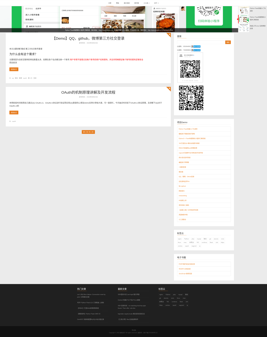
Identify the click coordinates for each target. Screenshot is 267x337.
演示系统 (127, 3)
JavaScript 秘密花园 (185, 273)
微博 (20, 78)
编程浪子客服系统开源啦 (187, 134)
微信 (16, 78)
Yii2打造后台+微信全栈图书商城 (189, 143)
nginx (179, 239)
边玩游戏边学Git (184, 181)
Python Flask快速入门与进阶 (188, 129)
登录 (34, 78)
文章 (109, 3)
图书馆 (136, 3)
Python (186, 239)
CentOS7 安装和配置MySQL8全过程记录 (90, 319)
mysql (199, 239)
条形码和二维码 (184, 205)
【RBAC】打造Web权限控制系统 (88, 308)
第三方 (30, 78)
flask (211, 242)
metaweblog (183, 195)
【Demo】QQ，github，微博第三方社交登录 (88, 38)
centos (180, 246)
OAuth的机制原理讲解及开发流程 (88, 92)
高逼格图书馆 (183, 214)
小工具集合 (182, 219)
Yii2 (198, 242)
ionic (222, 239)
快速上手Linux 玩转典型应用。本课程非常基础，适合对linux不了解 (119, 30)
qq (13, 78)
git (210, 239)
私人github (182, 186)
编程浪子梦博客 (184, 162)
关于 (156, 3)
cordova (204, 242)
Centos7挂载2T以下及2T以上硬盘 (129, 300)
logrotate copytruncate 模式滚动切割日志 (131, 314)
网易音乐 (182, 191)
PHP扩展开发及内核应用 (187, 264)
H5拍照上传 (182, 200)
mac (185, 242)
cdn (217, 242)
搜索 (228, 42)
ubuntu (216, 239)
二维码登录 (182, 167)
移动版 (134, 330)
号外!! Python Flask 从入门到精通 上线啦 (90, 302)
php (193, 239)
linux (179, 242)
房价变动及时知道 (184, 157)
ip (199, 246)
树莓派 (191, 242)
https (222, 242)
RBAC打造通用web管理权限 (188, 148)
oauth (25, 78)
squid (187, 246)
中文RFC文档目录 (185, 269)
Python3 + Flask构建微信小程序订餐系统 (192, 138)
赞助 (117, 3)
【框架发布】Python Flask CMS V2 (88, 314)
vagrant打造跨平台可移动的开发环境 (191, 153)
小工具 (146, 3)
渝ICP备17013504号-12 (150, 332)
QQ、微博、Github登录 (186, 176)
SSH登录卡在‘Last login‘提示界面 (128, 294)
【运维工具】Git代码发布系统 (188, 210)
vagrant (193, 246)
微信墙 (181, 172)
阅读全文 (14, 69)
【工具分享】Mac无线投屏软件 (128, 319)
